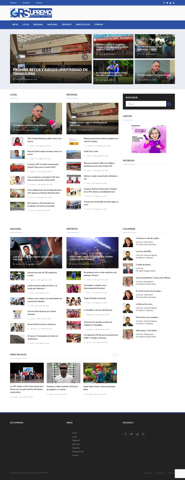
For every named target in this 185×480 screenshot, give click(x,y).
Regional (38, 25)
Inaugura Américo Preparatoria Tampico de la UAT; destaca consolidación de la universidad (100, 192)
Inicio (15, 25)
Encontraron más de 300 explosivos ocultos (149, 48)
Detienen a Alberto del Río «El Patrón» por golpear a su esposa (62, 388)
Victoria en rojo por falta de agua (154, 75)
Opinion (99, 25)
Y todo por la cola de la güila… (148, 238)
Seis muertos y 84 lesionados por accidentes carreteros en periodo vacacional (41, 206)
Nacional (52, 25)
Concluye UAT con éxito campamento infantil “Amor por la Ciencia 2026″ (43, 165)
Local (26, 25)
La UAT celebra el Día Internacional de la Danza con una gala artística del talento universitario (27, 389)
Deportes (66, 25)
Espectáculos (83, 25)
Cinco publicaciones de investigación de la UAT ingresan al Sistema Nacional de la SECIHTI (44, 193)
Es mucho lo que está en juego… (149, 291)
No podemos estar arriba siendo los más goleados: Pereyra (112, 74)
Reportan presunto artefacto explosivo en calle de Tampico (101, 140)
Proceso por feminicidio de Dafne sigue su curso (101, 203)
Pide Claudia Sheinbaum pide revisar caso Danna (44, 140)
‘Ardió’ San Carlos (91, 151)
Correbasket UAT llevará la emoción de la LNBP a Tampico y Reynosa (101, 336)
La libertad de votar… (144, 304)
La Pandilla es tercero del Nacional (98, 310)
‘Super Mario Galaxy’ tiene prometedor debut (99, 388)
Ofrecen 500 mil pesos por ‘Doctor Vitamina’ (41, 313)
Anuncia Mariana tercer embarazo (41, 324)
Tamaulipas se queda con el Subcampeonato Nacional (95, 287)
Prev (17, 57)
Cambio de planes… (144, 265)
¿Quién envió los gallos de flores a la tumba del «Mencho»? (42, 287)
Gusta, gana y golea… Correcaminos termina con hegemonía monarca (91, 258)
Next (85, 57)
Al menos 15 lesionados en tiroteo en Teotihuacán (42, 337)
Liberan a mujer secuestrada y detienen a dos (101, 177)
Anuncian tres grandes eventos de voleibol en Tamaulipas (98, 323)
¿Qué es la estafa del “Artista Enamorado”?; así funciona (35, 258)
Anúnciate (26, 3)
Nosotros (13, 3)
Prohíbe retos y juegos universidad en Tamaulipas (50, 72)
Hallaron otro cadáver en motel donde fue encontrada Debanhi (44, 300)
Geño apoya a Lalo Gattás (146, 331)
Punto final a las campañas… (147, 317)
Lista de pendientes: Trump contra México (153, 278)
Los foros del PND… (144, 252)
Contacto (39, 3)
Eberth (45, 473)
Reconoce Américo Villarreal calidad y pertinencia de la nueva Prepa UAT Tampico (112, 47)
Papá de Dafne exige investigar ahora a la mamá (44, 153)
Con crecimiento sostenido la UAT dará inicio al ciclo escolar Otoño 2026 (43, 178)
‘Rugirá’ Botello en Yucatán (95, 298)
